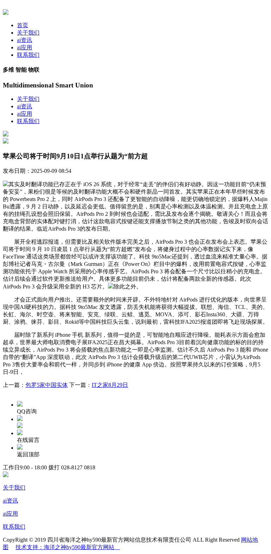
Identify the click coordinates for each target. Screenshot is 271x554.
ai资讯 (24, 40)
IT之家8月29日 (110, 385)
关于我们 (28, 33)
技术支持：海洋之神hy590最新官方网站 (68, 547)
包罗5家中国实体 (46, 385)
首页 (22, 25)
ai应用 (24, 47)
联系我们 (28, 55)
